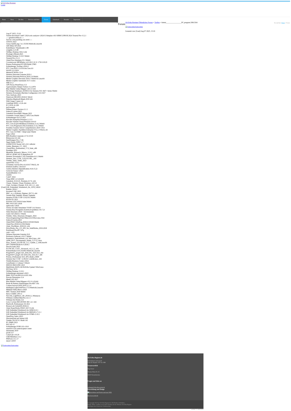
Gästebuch (56, 19)
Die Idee (21, 19)
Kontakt (66, 19)
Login (3, 5)
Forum (46, 19)
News (12, 19)
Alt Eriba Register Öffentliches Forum (139, 22)
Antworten (139, 27)
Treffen (157, 22)
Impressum (77, 19)
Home (283, 23)
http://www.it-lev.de (93, 395)
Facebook (289, 8)
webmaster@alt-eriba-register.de (96, 387)
